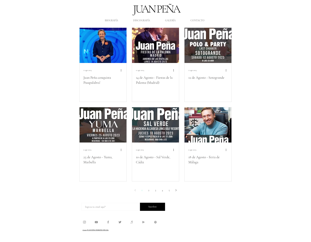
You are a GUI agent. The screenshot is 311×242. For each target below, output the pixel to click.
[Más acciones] (122, 70)
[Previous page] (135, 190)
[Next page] (176, 190)
